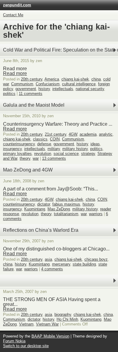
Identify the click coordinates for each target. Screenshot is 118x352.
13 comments (54, 158)
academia (88, 134)
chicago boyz (96, 259)
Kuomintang (34, 209)
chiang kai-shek (75, 79)
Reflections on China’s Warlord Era (40, 230)
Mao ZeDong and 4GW (28, 169)
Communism (22, 84)
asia (48, 259)
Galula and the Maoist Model (33, 105)
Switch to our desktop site (26, 346)
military (54, 148)
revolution (42, 153)
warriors (96, 214)
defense (44, 144)
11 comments (30, 93)
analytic (106, 134)
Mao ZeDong (59, 209)
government (25, 88)
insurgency (12, 148)
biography (62, 314)
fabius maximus (66, 204)
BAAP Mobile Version (50, 336)
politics (9, 93)
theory (25, 158)
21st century (55, 134)
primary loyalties (17, 153)
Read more (15, 73)
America (51, 79)
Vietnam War (47, 324)
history (44, 88)
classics (40, 139)
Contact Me (13, 15)
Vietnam (26, 324)
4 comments (52, 269)
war (36, 158)
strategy (88, 153)
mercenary (61, 264)
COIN (55, 139)
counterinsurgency (19, 144)
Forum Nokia (14, 341)
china (96, 79)
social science (66, 153)
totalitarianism (66, 214)
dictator (43, 204)
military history (75, 148)
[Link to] (59, 281)
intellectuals (62, 88)
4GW (73, 134)
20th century (31, 79)
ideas (95, 144)
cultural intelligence (79, 84)
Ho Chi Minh (67, 319)
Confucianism (48, 84)
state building (84, 264)
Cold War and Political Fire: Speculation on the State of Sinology (60, 49)
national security (90, 88)
